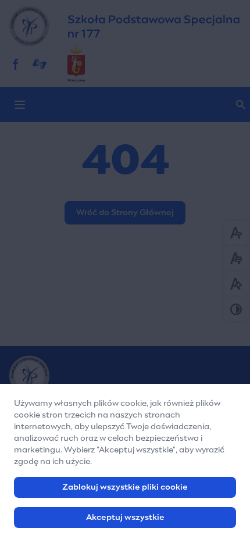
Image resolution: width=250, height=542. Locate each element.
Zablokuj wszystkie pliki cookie (125, 487)
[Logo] (125, 375)
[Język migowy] (40, 64)
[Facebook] (16, 64)
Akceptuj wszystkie (125, 518)
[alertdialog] (125, 463)
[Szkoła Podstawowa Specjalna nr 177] (125, 26)
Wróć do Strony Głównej (125, 213)
